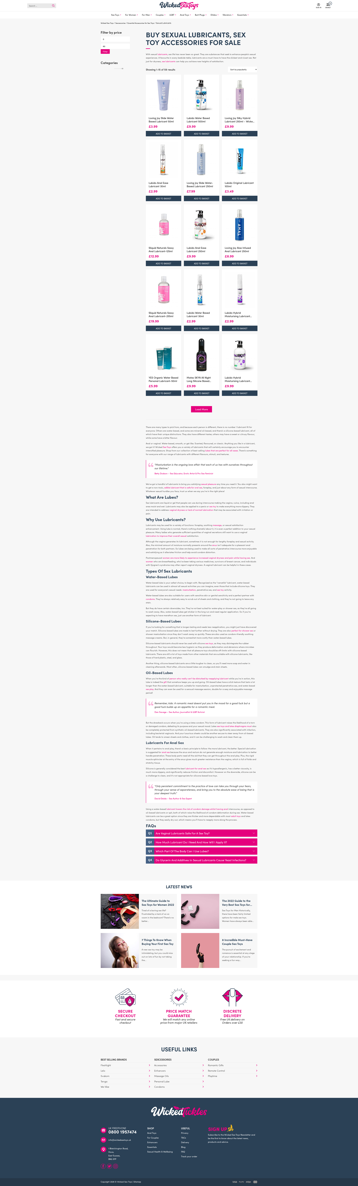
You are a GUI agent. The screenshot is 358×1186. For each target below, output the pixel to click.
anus (214, 545)
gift (165, 681)
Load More (201, 409)
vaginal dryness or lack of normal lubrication (191, 509)
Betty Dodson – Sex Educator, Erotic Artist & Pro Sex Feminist (184, 473)
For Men (146, 14)
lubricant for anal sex (195, 768)
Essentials (242, 14)
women (149, 561)
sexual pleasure (208, 484)
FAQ (183, 1151)
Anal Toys (184, 14)
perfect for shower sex (242, 630)
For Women (130, 14)
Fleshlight (106, 1065)
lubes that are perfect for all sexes (221, 450)
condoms (150, 598)
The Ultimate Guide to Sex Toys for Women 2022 (158, 902)
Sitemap (137, 1181)
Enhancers (160, 1070)
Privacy (184, 1132)
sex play (150, 689)
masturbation (189, 589)
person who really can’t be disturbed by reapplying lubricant (199, 678)
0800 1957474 (122, 1131)
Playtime (212, 1076)
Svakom (105, 1076)
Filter (105, 51)
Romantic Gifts (215, 1065)
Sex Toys (115, 14)
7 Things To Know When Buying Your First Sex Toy (157, 942)
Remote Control (216, 1070)
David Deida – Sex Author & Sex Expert (173, 798)
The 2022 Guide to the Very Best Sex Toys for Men (236, 904)
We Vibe (105, 1086)
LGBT (171, 14)
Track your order (189, 1156)
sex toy (212, 506)
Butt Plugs (200, 14)
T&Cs (183, 1137)
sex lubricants (168, 61)
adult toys (236, 816)
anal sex (166, 752)
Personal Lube (161, 1081)
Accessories (160, 1065)
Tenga (104, 1081)
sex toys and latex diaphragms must (234, 726)
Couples (160, 14)
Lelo (103, 1070)
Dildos (214, 14)
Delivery (185, 1142)
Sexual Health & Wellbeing (160, 1151)
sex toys (209, 643)
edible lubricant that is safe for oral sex (183, 487)
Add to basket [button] (163, 133)
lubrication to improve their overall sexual (166, 535)
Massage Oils (161, 1076)
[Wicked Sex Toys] (179, 5)
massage (217, 525)
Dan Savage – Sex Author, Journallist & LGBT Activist (180, 711)
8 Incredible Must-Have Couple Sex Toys (237, 942)
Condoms (159, 1086)
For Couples (153, 1137)
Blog (183, 1146)
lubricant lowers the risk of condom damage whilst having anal (197, 808)
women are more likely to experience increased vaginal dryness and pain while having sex (206, 557)
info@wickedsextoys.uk (119, 1139)
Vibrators (227, 14)
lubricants (162, 54)
